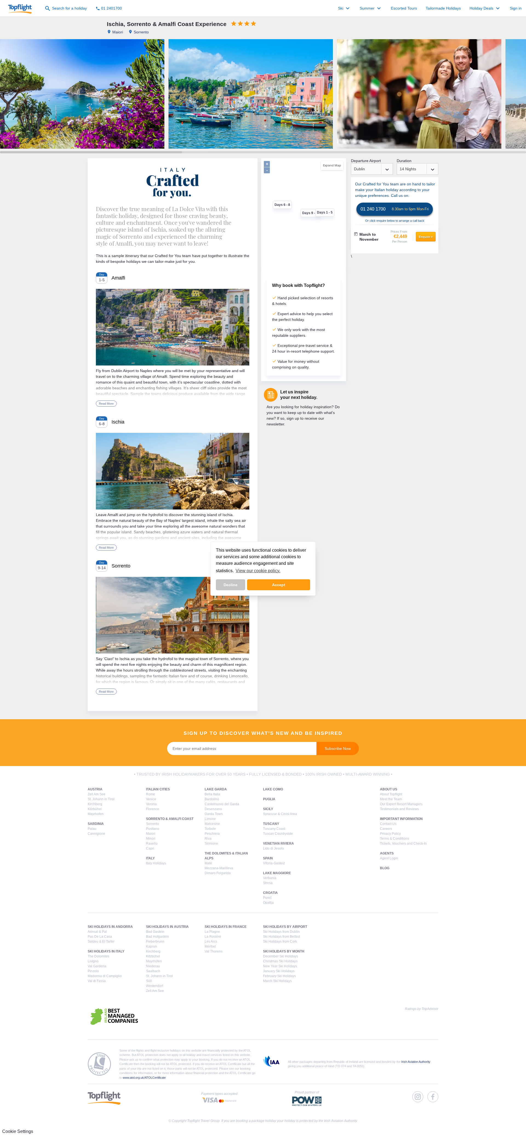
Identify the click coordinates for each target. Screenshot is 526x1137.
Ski (344, 8)
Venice (151, 799)
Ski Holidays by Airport (285, 927)
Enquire (426, 236)
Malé (208, 863)
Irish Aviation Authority (415, 1061)
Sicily (268, 809)
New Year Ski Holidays (280, 966)
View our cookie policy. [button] (258, 570)
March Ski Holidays (277, 981)
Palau (92, 829)
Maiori (150, 834)
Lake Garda (216, 789)
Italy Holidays (156, 863)
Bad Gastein (155, 932)
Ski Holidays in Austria (167, 927)
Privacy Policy (390, 834)
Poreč (267, 898)
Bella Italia (212, 794)
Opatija (268, 903)
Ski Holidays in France (226, 927)
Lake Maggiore (277, 873)
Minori (150, 838)
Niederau (153, 966)
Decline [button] (231, 585)
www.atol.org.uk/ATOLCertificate (144, 1077)
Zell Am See (96, 794)
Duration (404, 161)
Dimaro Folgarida (218, 873)
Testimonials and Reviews (399, 809)
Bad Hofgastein (157, 937)
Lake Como (273, 789)
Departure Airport (366, 161)
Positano (152, 829)
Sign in (516, 8)
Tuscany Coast (274, 829)
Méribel (210, 946)
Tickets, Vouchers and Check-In (403, 843)
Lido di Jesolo (273, 848)
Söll (149, 981)
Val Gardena (97, 966)
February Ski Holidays (279, 976)
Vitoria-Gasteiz (274, 863)
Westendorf (154, 986)
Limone (210, 819)
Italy (150, 858)
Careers (386, 829)
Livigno (93, 961)
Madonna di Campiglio (105, 976)
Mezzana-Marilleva (219, 868)
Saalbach (153, 971)
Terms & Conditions (394, 838)
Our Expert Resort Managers (401, 804)
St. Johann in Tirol (101, 799)
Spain (268, 858)
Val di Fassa (97, 981)
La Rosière (213, 937)
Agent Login (389, 858)
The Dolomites (98, 956)
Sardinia (96, 824)
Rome (150, 794)
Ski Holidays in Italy (106, 951)
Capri (150, 848)
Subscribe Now (338, 748)
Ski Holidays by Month (283, 951)
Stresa (268, 883)
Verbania (269, 878)
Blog (384, 868)
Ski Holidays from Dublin (281, 932)
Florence (152, 809)
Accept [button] (278, 585)
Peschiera (212, 834)
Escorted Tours (404, 8)
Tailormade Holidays (443, 8)
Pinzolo (93, 971)
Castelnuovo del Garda (222, 804)
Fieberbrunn (155, 941)
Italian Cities (158, 789)
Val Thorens (213, 951)
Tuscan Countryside (278, 834)
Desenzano (213, 809)
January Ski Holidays (279, 971)
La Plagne (212, 932)
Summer (371, 8)
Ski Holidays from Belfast (281, 937)
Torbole (210, 829)
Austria (95, 789)
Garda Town (214, 814)
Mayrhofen (96, 814)
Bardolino (212, 799)
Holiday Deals (485, 8)
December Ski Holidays (280, 956)
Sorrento (152, 824)
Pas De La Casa (100, 937)
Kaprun (151, 946)
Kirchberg (95, 804)
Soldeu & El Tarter (101, 941)
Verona (151, 804)
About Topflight (391, 794)
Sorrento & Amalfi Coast (169, 819)
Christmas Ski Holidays (280, 961)
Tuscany (271, 824)
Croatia (270, 893)
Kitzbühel (95, 809)
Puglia (269, 799)
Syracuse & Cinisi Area (280, 814)
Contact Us (388, 824)
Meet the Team (391, 799)
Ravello (152, 843)
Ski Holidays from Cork (280, 941)
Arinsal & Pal (97, 932)
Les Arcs (211, 941)
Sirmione (211, 843)
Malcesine (212, 824)
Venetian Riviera (278, 843)
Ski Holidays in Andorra (110, 927)
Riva (208, 838)
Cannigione (96, 834)
